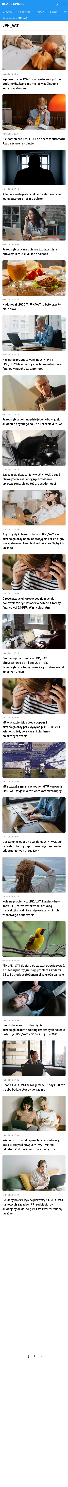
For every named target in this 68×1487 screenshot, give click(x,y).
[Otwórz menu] (63, 4)
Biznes (54, 12)
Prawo (40, 12)
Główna (7, 12)
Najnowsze (24, 12)
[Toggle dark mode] (56, 4)
